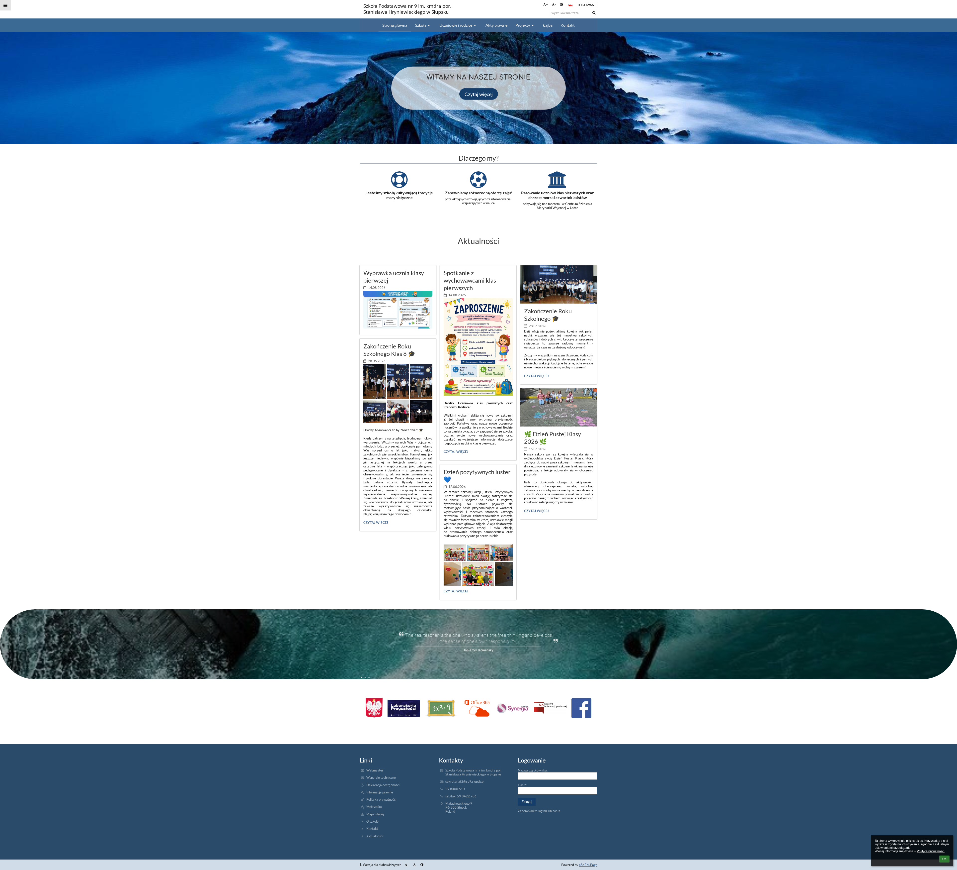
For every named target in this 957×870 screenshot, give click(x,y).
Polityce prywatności (931, 851)
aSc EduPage (588, 865)
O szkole (372, 821)
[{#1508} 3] (476, 708)
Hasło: (522, 785)
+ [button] (547, 4)
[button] (561, 4)
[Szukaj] (594, 12)
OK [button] (944, 859)
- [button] (555, 4)
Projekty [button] (522, 25)
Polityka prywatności (381, 799)
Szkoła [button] (420, 25)
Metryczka (374, 807)
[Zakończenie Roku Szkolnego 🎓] (558, 284)
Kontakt (372, 829)
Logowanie (587, 5)
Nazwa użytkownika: (533, 770)
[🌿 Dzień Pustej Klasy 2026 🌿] (558, 407)
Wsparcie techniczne (381, 777)
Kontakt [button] (567, 25)
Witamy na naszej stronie (478, 77)
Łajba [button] (548, 25)
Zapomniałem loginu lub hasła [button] (539, 811)
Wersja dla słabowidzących (382, 865)
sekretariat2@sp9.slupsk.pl (464, 781)
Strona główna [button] (394, 25)
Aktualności (374, 836)
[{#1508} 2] (441, 708)
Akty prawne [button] (496, 25)
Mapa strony (375, 814)
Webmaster (374, 770)
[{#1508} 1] (404, 708)
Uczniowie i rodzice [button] (455, 25)
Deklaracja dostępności (382, 785)
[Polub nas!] (581, 708)
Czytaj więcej (479, 94)
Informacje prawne (379, 792)
